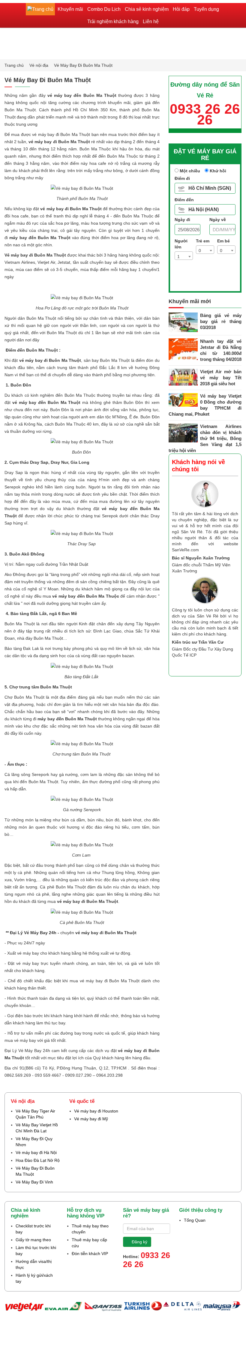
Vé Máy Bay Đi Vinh (34, 1182)
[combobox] (184, 255)
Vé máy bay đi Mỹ (91, 1118)
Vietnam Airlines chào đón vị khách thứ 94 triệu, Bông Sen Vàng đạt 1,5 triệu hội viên (205, 438)
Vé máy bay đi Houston (96, 1111)
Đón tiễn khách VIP (90, 1253)
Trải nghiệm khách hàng (113, 21)
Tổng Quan (195, 1220)
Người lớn (181, 244)
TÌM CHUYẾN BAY (207, 281)
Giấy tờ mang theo (33, 1239)
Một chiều (189, 170)
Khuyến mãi (70, 9)
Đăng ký (139, 1241)
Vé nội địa (39, 65)
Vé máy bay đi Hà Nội (36, 1152)
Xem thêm (222, 665)
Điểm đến (184, 199)
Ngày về (217, 219)
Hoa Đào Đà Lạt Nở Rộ (38, 1160)
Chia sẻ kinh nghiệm (147, 9)
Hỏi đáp (181, 9)
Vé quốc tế (81, 1101)
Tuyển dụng (206, 9)
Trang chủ (14, 65)
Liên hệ (151, 21)
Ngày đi (182, 219)
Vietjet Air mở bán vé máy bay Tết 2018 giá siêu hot (221, 377)
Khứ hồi (217, 170)
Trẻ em (203, 241)
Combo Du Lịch (104, 9)
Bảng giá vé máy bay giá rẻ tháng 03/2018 (221, 321)
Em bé (224, 241)
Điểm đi (182, 178)
